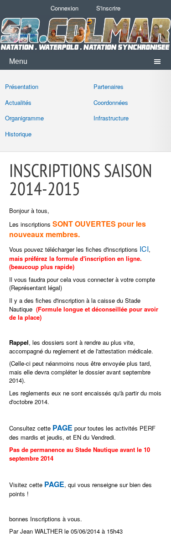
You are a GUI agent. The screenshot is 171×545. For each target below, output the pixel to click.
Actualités (18, 102)
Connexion (64, 8)
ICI (144, 249)
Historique (18, 134)
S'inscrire (108, 8)
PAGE (54, 484)
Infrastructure (111, 118)
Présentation (21, 86)
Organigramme (24, 118)
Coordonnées (110, 102)
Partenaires (108, 86)
